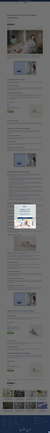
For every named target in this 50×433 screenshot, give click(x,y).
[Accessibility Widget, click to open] (49, 432)
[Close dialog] (35, 205)
